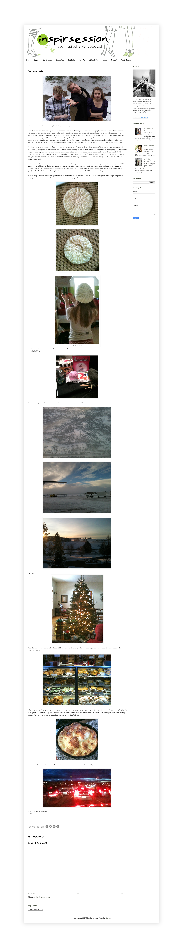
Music (104, 60)
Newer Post (31, 893)
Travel (114, 60)
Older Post (123, 893)
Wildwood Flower (149, 146)
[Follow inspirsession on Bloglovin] (140, 118)
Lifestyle (93, 60)
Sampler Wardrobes (43, 60)
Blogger (108, 918)
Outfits (71, 60)
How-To (82, 60)
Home (28, 60)
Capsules (60, 60)
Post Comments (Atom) (43, 897)
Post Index (126, 60)
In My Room (147, 159)
